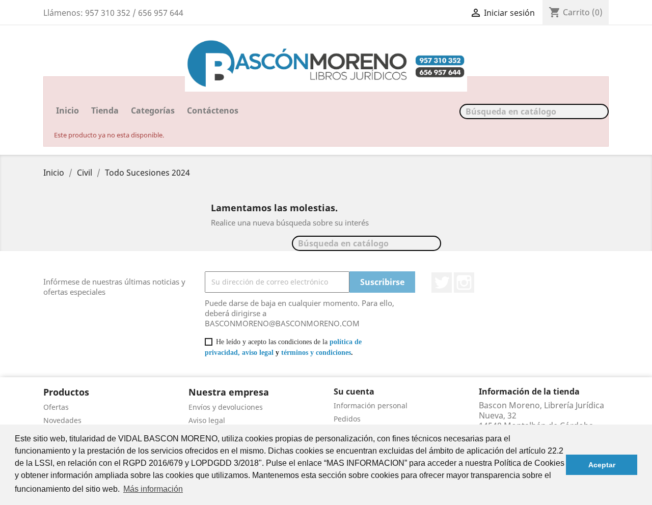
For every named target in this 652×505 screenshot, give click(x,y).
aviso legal (258, 352)
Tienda (105, 110)
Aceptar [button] (601, 465)
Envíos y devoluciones (225, 407)
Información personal (371, 405)
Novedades (62, 420)
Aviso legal (206, 420)
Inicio (67, 110)
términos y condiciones (316, 352)
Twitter (441, 282)
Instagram (464, 282)
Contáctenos (212, 110)
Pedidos (347, 419)
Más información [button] (153, 489)
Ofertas (56, 407)
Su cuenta (354, 391)
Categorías (153, 110)
